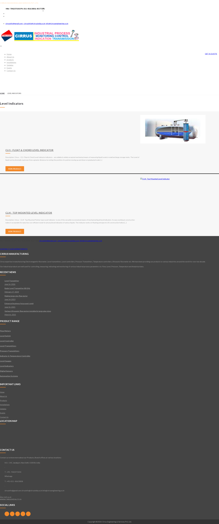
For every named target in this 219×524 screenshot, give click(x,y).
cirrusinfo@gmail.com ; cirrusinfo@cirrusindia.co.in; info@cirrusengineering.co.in (36, 23)
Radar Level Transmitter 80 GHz (17, 288)
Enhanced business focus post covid (19, 303)
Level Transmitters (8, 346)
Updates (3, 409)
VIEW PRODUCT (14, 169)
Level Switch (5, 336)
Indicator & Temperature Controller (15, 356)
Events (2, 413)
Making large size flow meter (16, 296)
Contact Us (4, 417)
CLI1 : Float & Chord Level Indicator (29, 150)
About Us (3, 396)
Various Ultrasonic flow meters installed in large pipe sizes (28, 311)
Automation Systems (9, 376)
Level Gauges (5, 361)
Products (3, 400)
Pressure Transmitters (9, 351)
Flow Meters (5, 331)
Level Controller (7, 341)
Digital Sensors (6, 371)
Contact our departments (13, 249)
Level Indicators (7, 366)
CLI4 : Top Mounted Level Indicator (28, 212)
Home (2, 93)
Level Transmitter (12, 281)
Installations (5, 405)
